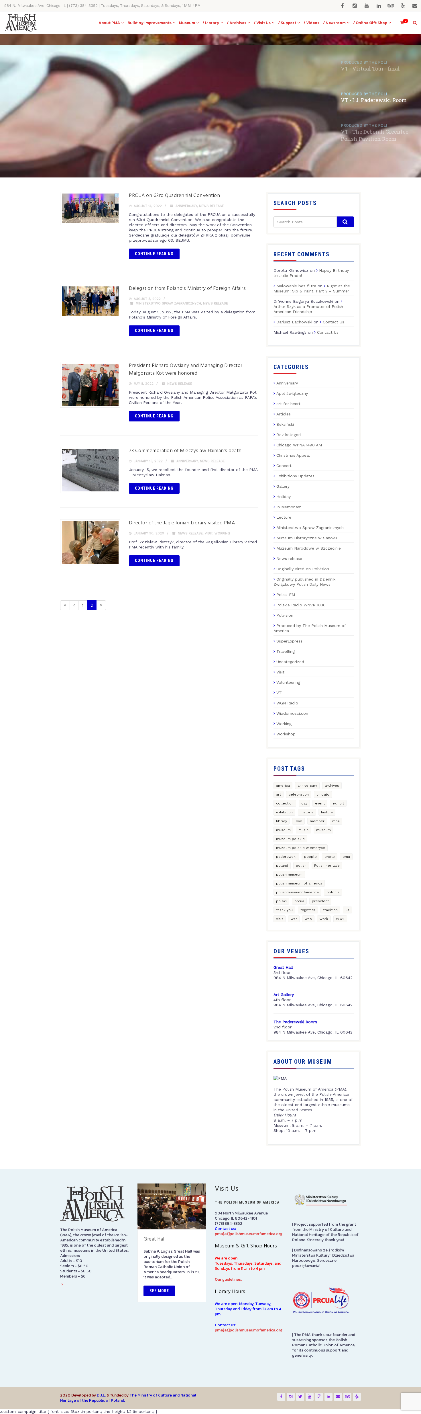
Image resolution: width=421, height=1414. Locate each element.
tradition (330, 910)
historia (306, 812)
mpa (336, 821)
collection (285, 803)
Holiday (283, 496)
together (307, 910)
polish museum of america (299, 883)
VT (279, 692)
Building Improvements (149, 23)
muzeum (323, 830)
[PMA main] (20, 23)
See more (159, 1290)
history (327, 812)
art (278, 794)
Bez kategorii (289, 434)
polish (301, 866)
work (324, 919)
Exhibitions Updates (295, 476)
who (308, 919)
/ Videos (311, 23)
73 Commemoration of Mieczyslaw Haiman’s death (185, 451)
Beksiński (285, 424)
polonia (332, 892)
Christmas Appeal (293, 455)
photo (329, 857)
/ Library (210, 23)
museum (283, 830)
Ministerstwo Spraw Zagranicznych (168, 303)
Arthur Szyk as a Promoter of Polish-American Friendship (309, 309)
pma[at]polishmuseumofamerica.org (248, 1234)
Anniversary (186, 206)
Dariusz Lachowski (294, 322)
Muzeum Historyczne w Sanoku (306, 538)
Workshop (286, 734)
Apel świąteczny (292, 393)
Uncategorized (290, 661)
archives (332, 786)
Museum (187, 23)
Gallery (283, 486)
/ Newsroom (334, 23)
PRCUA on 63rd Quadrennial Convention (174, 196)
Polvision (284, 615)
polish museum (289, 874)
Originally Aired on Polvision (302, 569)
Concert (284, 465)
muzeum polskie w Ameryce (300, 848)
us (347, 910)
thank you (284, 910)
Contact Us (333, 322)
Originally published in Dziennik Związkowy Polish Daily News (304, 582)
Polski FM (285, 594)
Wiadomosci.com (293, 713)
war (294, 919)
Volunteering (288, 682)
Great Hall (154, 1239)
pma (346, 857)
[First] (65, 605)
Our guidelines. (228, 1279)
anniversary (307, 786)
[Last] (101, 605)
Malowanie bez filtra (296, 286)
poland (282, 866)
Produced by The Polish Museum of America (310, 628)
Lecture (283, 517)
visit (279, 919)
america (283, 786)
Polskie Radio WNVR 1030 (301, 605)
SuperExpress (289, 641)
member (317, 821)
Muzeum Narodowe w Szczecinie (308, 548)
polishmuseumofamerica (297, 892)
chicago (322, 794)
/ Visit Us (262, 23)
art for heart (288, 403)
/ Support (287, 23)
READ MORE (71, 144)
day (304, 803)
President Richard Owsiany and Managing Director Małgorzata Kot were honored (186, 370)
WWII (340, 919)
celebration (299, 794)
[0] (399, 22)
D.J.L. (101, 1395)
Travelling (285, 651)
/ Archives (236, 23)
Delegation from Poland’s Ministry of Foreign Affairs (187, 288)
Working (222, 533)
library (281, 821)
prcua (299, 901)
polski (281, 901)
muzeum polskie (290, 839)
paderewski (286, 857)
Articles (283, 414)
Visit (209, 533)
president (320, 901)
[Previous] (74, 605)
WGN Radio (287, 703)
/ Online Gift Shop (370, 23)
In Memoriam (289, 507)
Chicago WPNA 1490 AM (299, 445)
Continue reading (154, 253)
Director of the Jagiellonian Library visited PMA (182, 523)
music (303, 830)
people (310, 857)
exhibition (284, 812)
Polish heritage (327, 866)
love (298, 821)
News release (211, 206)
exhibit (338, 803)
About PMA (109, 23)
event (320, 803)
